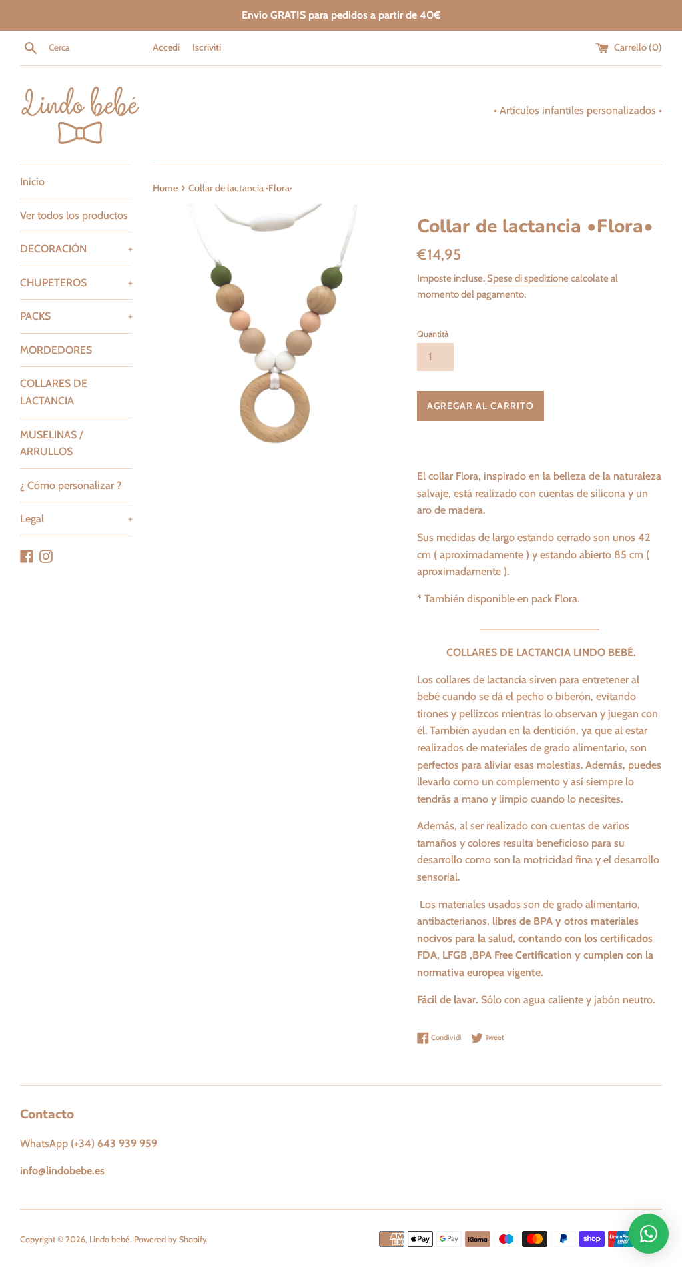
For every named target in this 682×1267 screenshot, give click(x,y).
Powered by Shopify (170, 1239)
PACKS (76, 316)
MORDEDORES (56, 350)
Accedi (166, 47)
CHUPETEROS (76, 282)
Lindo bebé (109, 1239)
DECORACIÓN (76, 248)
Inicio (32, 181)
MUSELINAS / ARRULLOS (51, 443)
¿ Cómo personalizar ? (70, 485)
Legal (76, 518)
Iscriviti (206, 47)
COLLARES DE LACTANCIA (53, 392)
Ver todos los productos (74, 215)
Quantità (432, 334)
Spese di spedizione (528, 278)
